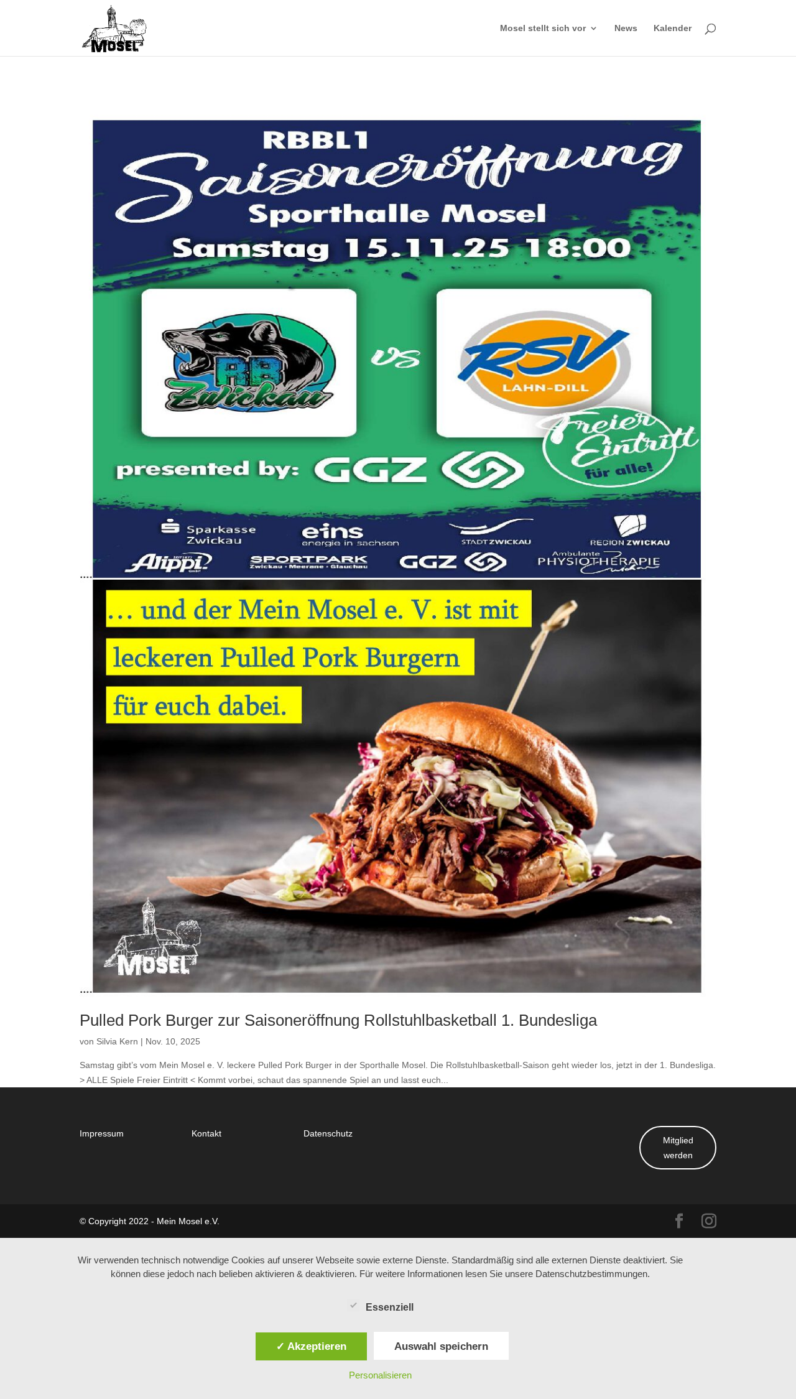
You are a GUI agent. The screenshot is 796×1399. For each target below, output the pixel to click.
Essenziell (390, 1307)
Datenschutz (328, 1133)
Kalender (673, 29)
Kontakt (206, 1133)
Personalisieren (380, 1375)
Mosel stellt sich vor (543, 29)
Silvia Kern (117, 1041)
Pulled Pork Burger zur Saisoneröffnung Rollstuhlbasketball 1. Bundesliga (338, 1019)
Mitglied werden (678, 1147)
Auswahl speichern (441, 1346)
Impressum (102, 1133)
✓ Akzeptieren (311, 1346)
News (625, 29)
